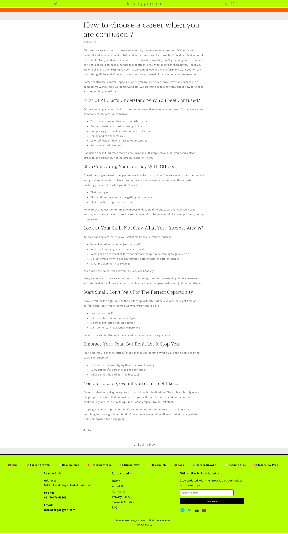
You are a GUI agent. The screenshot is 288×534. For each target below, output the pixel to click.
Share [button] (90, 430)
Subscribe (212, 501)
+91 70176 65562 (55, 497)
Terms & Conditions (125, 502)
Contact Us (119, 491)
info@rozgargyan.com (59, 510)
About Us (118, 486)
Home (116, 481)
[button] (56, 3)
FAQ (115, 507)
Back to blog (146, 444)
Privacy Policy (121, 497)
